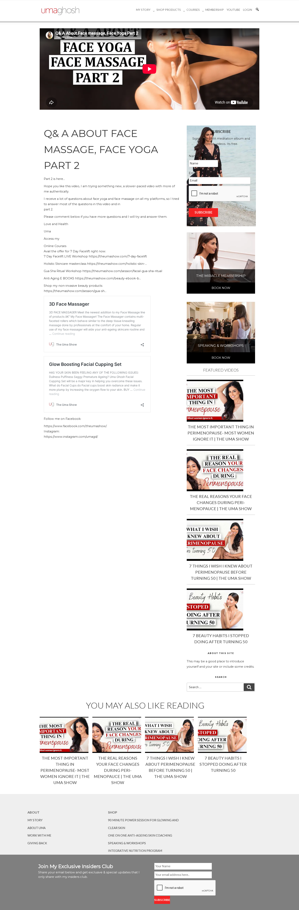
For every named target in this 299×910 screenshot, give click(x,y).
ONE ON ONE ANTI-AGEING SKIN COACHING (140, 835)
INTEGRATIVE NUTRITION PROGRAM (135, 850)
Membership (214, 9)
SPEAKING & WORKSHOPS (127, 843)
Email (194, 173)
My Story (143, 9)
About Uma (36, 828)
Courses (193, 9)
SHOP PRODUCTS (168, 9)
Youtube (233, 9)
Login (247, 9)
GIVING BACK (37, 843)
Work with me (39, 835)
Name (195, 156)
